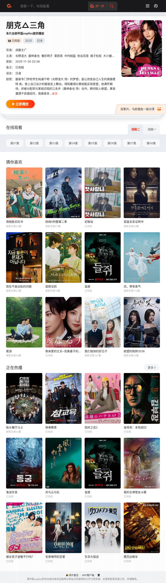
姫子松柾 (96, 55)
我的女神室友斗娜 (135, 492)
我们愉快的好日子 (96, 351)
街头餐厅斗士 (14, 427)
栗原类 (58, 55)
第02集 (34, 143)
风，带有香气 (132, 286)
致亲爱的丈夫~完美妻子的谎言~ (63, 351)
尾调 (9, 351)
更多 (150, 367)
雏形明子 (47, 55)
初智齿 (89, 221)
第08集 (151, 143)
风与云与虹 (52, 492)
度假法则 (51, 286)
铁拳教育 (51, 427)
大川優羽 (109, 55)
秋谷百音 (83, 55)
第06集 (112, 143)
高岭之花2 (91, 427)
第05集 (92, 143)
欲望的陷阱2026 (134, 351)
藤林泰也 (34, 55)
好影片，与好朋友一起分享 (138, 109)
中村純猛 (70, 55)
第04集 (73, 143)
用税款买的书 (14, 221)
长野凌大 (21, 55)
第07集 (131, 143)
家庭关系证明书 (134, 221)
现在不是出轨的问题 (19, 286)
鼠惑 (87, 286)
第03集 (54, 143)
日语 (18, 73)
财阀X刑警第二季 (56, 221)
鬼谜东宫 (11, 492)
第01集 (14, 143)
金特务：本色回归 (135, 427)
